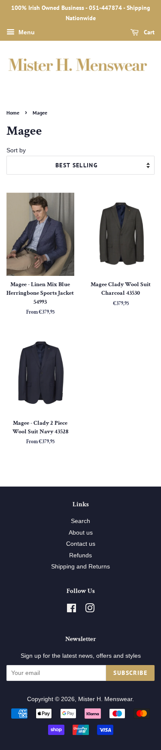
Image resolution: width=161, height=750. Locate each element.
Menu (26, 32)
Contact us (80, 544)
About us (81, 532)
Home (12, 112)
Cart (148, 32)
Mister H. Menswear (105, 699)
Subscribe (130, 673)
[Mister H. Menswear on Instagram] (89, 610)
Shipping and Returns (80, 566)
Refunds (80, 555)
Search (80, 521)
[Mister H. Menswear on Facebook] (71, 610)
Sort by (16, 150)
